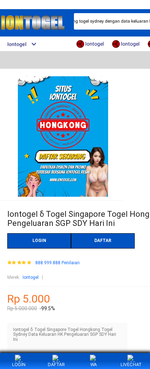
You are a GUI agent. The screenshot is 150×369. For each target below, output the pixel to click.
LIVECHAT (131, 364)
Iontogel (31, 277)
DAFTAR (102, 240)
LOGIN (39, 240)
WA (93, 364)
